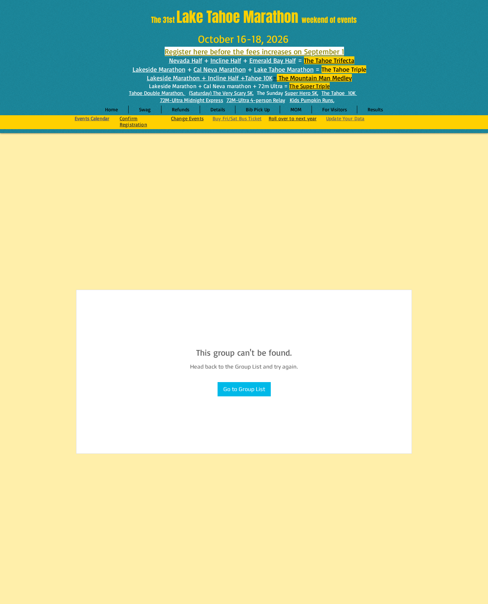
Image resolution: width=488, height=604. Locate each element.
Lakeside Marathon (159, 69)
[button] (217, 109)
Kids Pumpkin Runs (311, 100)
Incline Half (225, 60)
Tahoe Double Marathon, (157, 93)
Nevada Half (185, 60)
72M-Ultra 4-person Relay (255, 100)
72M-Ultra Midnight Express (191, 100)
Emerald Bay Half (272, 60)
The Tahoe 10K (339, 93)
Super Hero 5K (301, 93)
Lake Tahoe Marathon (284, 69)
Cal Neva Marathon (220, 69)
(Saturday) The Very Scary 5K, (221, 93)
